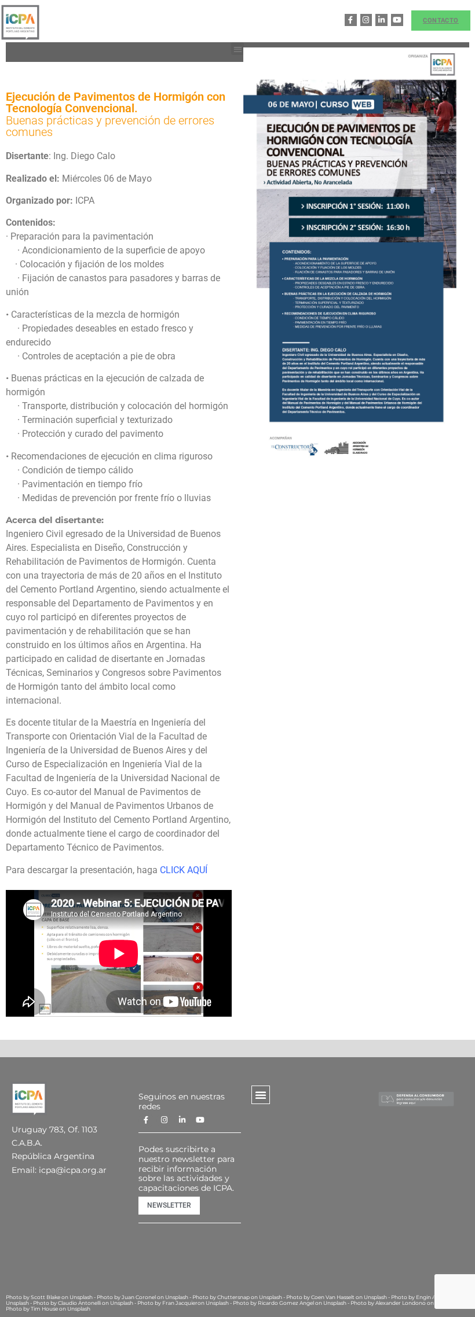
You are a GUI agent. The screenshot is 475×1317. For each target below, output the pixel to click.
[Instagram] (366, 20)
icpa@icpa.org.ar (73, 1170)
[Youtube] (397, 20)
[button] (237, 49)
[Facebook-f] (351, 20)
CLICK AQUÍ (183, 869)
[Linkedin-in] (381, 20)
